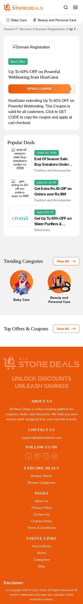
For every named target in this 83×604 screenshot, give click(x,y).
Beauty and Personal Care (57, 20)
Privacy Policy (42, 507)
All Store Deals (37, 590)
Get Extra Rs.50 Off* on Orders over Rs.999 (53, 191)
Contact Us (41, 514)
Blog (41, 566)
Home (8, 29)
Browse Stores (41, 476)
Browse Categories (41, 482)
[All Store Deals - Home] (25, 7)
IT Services (23, 29)
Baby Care (19, 20)
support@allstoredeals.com (42, 437)
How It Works (41, 546)
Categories (42, 559)
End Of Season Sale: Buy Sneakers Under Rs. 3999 (51, 162)
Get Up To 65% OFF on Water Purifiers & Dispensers (52, 221)
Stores (41, 553)
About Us (41, 501)
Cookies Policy (41, 521)
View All (63, 261)
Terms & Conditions (41, 528)
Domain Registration (50, 29)
